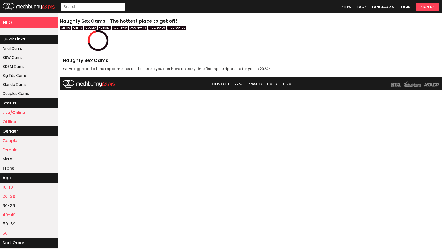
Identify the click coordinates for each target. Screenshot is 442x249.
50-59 (9, 224)
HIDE (8, 22)
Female (10, 150)
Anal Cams (12, 48)
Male (7, 159)
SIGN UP (427, 6)
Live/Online (14, 112)
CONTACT (221, 84)
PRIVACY (255, 84)
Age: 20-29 (157, 28)
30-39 (9, 205)
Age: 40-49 (138, 28)
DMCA (272, 84)
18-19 (8, 187)
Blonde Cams (14, 84)
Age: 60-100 (177, 28)
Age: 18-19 (120, 28)
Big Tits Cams (15, 75)
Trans (8, 168)
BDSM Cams (13, 66)
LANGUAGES (383, 6)
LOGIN (404, 6)
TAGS (362, 6)
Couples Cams (16, 93)
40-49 (9, 215)
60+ (7, 233)
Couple (10, 140)
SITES (346, 6)
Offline (9, 122)
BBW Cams (12, 57)
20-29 (9, 196)
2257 (238, 84)
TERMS (288, 84)
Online (65, 28)
